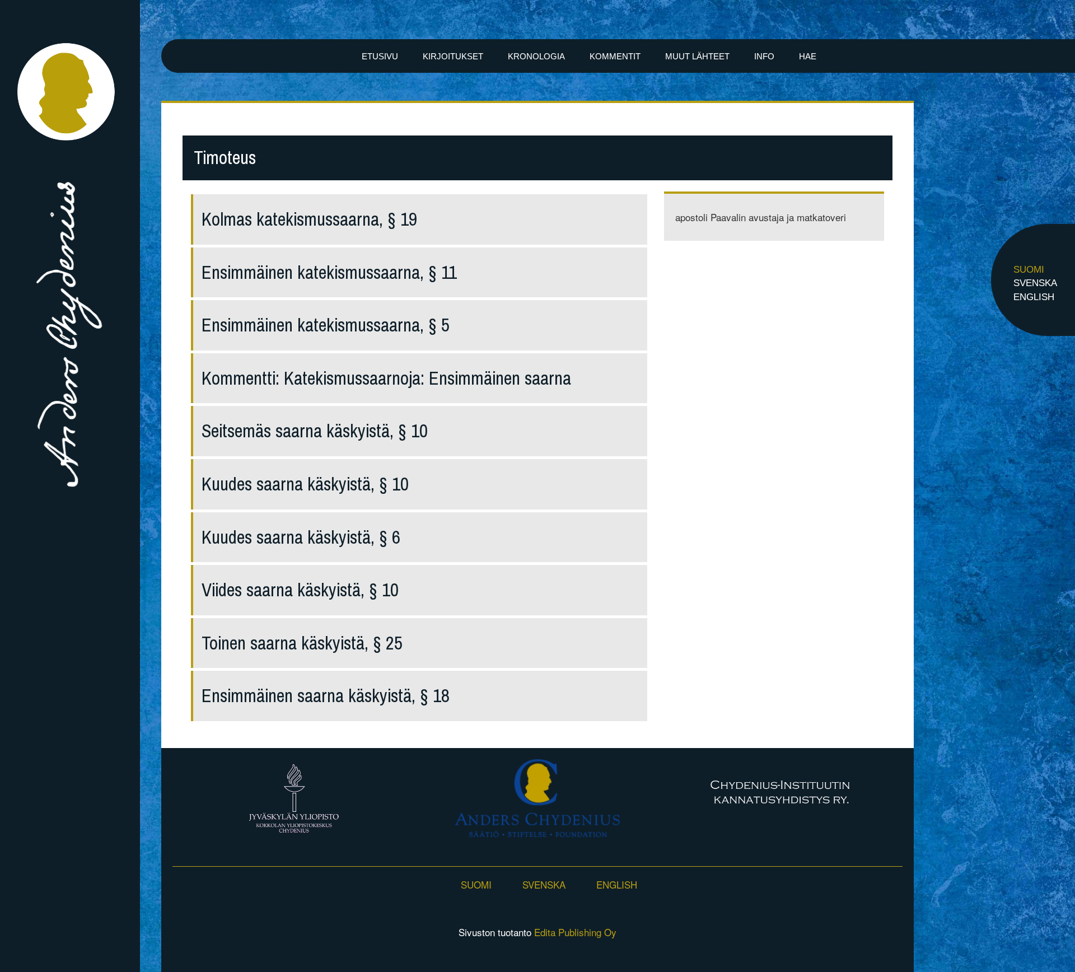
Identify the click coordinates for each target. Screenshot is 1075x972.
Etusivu (380, 56)
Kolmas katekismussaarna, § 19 (309, 219)
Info (764, 56)
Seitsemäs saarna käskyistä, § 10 (315, 431)
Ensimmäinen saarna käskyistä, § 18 (326, 696)
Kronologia (536, 56)
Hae (807, 56)
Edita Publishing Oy (575, 932)
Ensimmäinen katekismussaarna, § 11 (329, 272)
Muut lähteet (697, 56)
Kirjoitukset (453, 56)
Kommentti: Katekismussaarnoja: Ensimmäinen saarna (386, 378)
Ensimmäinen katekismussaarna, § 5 (326, 325)
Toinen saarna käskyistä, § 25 (302, 643)
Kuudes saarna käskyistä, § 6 (301, 537)
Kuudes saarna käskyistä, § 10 (305, 484)
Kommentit (615, 56)
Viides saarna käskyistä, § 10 (300, 590)
